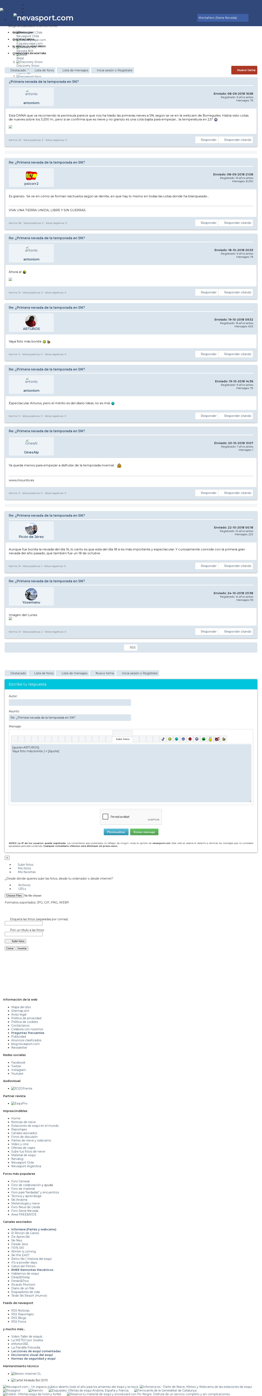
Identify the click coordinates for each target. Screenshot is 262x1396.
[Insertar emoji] (248, 747)
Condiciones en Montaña (29, 53)
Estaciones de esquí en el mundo (35, 1126)
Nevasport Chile (22, 1162)
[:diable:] (217, 739)
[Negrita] (14, 739)
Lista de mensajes (75, 70)
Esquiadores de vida (25, 1292)
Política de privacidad (26, 1018)
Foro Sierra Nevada (24, 1211)
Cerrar (10, 948)
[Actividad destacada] (179, 18)
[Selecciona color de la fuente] (55, 739)
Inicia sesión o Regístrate (114, 70)
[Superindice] (48, 739)
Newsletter (19, 1047)
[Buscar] (193, 18)
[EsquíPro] (19, 1103)
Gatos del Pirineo (23, 1266)
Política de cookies (24, 1022)
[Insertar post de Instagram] (149, 739)
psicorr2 (31, 184)
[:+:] (224, 739)
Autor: (13, 696)
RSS (133, 647)
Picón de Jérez (31, 537)
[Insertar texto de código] (89, 739)
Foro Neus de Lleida (25, 1207)
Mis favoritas (26, 872)
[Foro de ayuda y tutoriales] (191, 18)
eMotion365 (19, 1344)
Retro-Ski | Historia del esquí (31, 1259)
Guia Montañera (23, 39)
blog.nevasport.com (25, 1044)
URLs (21, 889)
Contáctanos (20, 1025)
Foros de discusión (24, 1137)
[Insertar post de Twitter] (156, 739)
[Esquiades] (89, 1390)
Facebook (18, 1062)
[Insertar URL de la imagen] (102, 739)
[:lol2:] (176, 739)
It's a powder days (24, 1262)
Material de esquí (23, 1155)
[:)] (170, 739)
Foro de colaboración (26, 1185)
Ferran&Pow (20, 1281)
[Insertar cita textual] (82, 739)
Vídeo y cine (20, 1144)
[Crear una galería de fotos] (136, 739)
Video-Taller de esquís (26, 1336)
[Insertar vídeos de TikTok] (163, 739)
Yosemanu (31, 602)
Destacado (18, 70)
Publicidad (18, 1036)
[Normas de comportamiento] (188, 18)
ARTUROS (31, 329)
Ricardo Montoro (23, 1284)
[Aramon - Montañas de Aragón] (35, 1390)
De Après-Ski (20, 1237)
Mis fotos (24, 868)
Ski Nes (16, 1240)
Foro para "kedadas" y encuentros (35, 1192)
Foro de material (23, 1189)
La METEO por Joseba (27, 1340)
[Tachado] (35, 739)
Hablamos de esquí (25, 1273)
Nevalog (17, 1159)
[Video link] (109, 739)
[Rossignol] (11, 1390)
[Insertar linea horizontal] (75, 739)
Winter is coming (23, 1251)
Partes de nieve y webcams (31, 1140)
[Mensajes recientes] (182, 18)
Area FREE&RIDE (24, 1214)
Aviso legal (18, 1014)
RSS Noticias (20, 1310)
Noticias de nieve (23, 1122)
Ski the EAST (20, 1255)
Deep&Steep (20, 1277)
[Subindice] (41, 739)
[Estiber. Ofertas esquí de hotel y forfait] (32, 1394)
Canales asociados (24, 1133)
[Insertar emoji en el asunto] (128, 717)
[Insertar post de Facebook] (143, 739)
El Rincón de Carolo (25, 1233)
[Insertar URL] (68, 739)
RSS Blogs (18, 1318)
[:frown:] (183, 739)
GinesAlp (31, 452)
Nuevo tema (246, 70)
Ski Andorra (19, 1200)
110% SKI (17, 1248)
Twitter (16, 1066)
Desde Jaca (19, 1244)
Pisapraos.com (22, 32)
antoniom (31, 103)
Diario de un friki (22, 1288)
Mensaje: (15, 726)
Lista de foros (44, 70)
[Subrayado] (28, 739)
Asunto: (14, 711)
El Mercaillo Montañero (29, 46)
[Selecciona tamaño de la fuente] (62, 739)
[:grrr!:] (190, 739)
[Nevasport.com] (12, 9)
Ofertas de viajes (23, 1148)
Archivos (23, 885)
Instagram (18, 1070)
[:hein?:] (210, 739)
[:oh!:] (197, 739)
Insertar (22, 948)
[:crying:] (203, 739)
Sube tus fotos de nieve (28, 1151)
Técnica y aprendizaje (26, 1196)
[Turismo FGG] (165, 1390)
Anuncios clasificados (26, 1040)
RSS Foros (18, 1321)
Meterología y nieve (25, 1203)
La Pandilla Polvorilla (25, 1347)
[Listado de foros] (185, 18)
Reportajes (19, 1129)
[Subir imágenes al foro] (122, 733)
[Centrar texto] (95, 739)
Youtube (17, 1073)
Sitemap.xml (20, 1011)
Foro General (20, 1181)
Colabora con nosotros (27, 1029)
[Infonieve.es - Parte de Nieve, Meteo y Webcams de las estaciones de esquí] (196, 1387)
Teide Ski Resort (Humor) (29, 1295)
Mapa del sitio (21, 1007)
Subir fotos (25, 864)
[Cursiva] (21, 739)
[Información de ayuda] (248, 733)
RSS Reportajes (22, 1314)
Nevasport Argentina (26, 1166)
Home (15, 1118)
